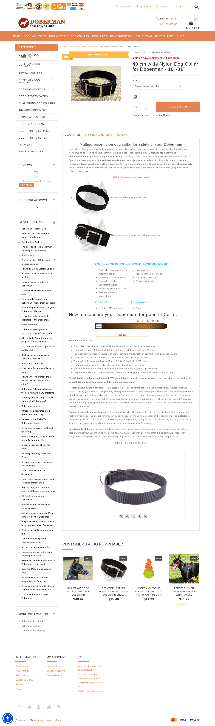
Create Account (54, 675)
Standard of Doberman (32, 363)
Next (198, 558)
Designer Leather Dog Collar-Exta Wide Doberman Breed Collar (113, 591)
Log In (181, 6)
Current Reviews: (141, 115)
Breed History (28, 255)
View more (26, 185)
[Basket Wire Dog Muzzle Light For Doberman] (78, 568)
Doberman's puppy (30, 406)
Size (135, 80)
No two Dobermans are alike (35, 547)
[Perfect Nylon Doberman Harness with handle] (184, 568)
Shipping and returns (98, 135)
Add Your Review (161, 115)
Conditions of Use (24, 680)
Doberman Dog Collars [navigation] (78, 46)
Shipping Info (21, 666)
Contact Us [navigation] (125, 6)
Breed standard (29, 324)
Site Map (19, 684)
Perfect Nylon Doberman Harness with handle (184, 591)
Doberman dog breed (32, 621)
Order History (53, 666)
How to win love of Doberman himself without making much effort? (36, 380)
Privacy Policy (22, 670)
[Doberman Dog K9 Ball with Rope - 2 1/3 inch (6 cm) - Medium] (149, 568)
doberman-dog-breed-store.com (51, 720)
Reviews (122, 135)
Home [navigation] (64, 46)
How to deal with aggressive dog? (38, 268)
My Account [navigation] (145, 6)
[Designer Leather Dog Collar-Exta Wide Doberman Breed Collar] (114, 568)
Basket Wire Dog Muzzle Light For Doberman (78, 591)
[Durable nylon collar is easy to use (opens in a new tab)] (92, 197)
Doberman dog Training (33, 630)
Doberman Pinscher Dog (33, 228)
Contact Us (170, 24)
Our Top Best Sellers (31, 242)
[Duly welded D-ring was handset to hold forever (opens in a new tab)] (92, 235)
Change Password (56, 670)
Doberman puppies (30, 626)
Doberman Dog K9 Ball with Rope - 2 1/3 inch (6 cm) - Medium (148, 591)
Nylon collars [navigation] (93, 46)
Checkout (164, 6)
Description (72, 135)
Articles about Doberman (90, 691)
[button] (196, 7)
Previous (64, 558)
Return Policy (22, 675)
